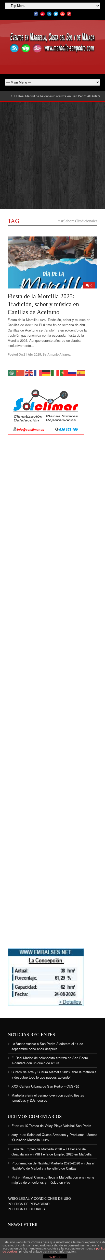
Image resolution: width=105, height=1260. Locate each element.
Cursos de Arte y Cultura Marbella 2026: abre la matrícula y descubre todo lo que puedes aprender (53, 1074)
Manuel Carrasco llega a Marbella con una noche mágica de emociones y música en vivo (52, 1180)
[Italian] (55, 372)
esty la (16, 1134)
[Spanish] (81, 372)
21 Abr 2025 (32, 354)
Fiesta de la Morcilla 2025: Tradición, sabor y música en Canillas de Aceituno (43, 304)
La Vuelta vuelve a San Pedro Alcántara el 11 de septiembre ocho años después (47, 1046)
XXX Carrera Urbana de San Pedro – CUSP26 (45, 1086)
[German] (46, 372)
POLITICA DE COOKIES (26, 1208)
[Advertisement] (52, 155)
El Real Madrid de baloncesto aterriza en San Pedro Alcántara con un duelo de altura (49, 1060)
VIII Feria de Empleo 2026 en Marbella (63, 1154)
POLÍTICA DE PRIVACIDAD (28, 1203)
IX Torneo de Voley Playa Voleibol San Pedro (58, 1125)
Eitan (15, 1125)
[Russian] (72, 372)
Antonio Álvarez (59, 354)
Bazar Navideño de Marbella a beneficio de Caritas (52, 1166)
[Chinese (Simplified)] (20, 372)
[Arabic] (12, 372)
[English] (29, 372)
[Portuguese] (64, 372)
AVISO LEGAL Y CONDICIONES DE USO (39, 1198)
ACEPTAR (55, 1256)
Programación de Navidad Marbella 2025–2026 (45, 1163)
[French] (38, 372)
